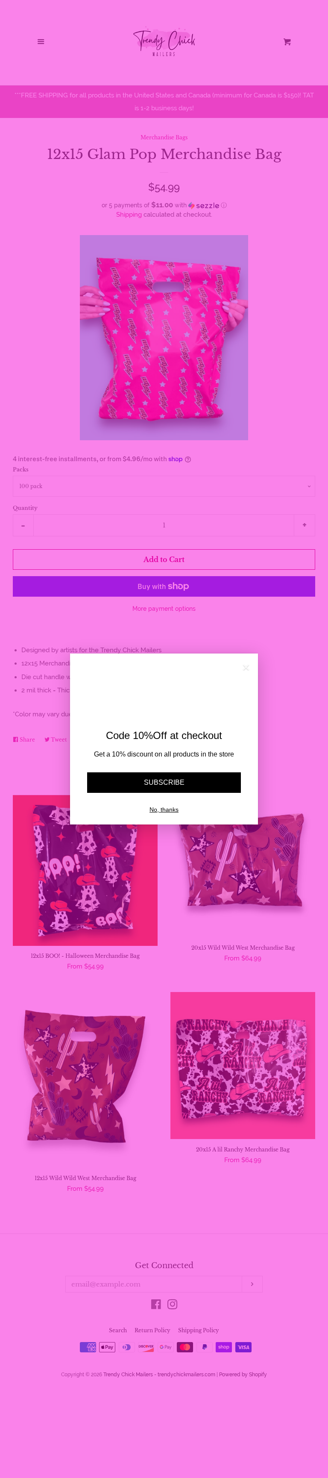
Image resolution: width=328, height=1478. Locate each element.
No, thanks (164, 809)
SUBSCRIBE (164, 782)
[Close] (246, 668)
